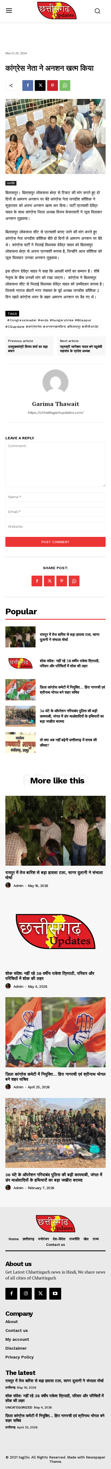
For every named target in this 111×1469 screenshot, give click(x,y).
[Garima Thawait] (55, 382)
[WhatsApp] (65, 85)
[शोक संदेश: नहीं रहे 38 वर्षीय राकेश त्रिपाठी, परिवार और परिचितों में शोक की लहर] (20, 663)
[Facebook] (27, 85)
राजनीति (11, 183)
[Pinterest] (52, 85)
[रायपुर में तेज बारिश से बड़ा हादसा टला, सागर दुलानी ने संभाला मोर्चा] (20, 636)
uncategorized (18, 1407)
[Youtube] (55, 1294)
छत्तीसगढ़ (10, 1387)
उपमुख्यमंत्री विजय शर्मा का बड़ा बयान (28, 349)
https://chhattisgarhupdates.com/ (55, 413)
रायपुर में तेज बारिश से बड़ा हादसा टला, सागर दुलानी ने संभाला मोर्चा (69, 637)
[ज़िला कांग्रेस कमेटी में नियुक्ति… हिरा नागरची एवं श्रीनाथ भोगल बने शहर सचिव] (20, 689)
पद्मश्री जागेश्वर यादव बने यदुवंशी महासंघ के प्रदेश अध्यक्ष (81, 349)
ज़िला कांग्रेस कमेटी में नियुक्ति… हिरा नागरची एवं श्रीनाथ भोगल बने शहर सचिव (72, 689)
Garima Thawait (55, 403)
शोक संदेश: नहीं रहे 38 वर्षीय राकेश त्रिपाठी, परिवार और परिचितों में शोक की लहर (69, 663)
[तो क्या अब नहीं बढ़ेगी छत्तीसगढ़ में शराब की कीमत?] (20, 742)
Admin (18, 886)
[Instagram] (26, 1294)
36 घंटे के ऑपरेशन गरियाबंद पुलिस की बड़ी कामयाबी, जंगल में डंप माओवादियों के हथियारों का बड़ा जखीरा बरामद (72, 716)
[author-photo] (8, 885)
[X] (40, 85)
